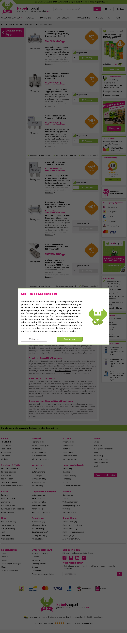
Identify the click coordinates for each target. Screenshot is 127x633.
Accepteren (69, 339)
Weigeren (34, 339)
